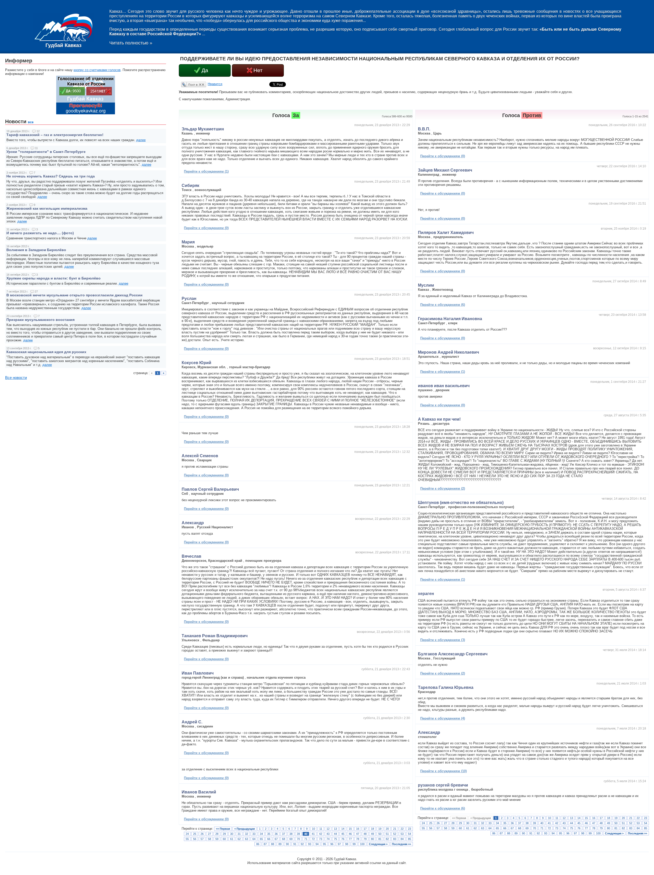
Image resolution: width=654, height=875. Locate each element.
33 (253, 833)
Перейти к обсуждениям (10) (443, 771)
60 (224, 838)
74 (328, 838)
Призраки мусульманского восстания (40, 320)
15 (350, 828)
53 (402, 833)
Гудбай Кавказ (63, 45)
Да (205, 70)
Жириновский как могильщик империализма (46, 208)
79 (365, 838)
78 (357, 838)
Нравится (215, 84)
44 (335, 833)
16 (357, 828)
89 (280, 844)
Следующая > (378, 844)
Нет (258, 70)
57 (202, 838)
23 (409, 828)
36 (276, 833)
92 (302, 844)
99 (354, 844)
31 (239, 833)
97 (339, 844)
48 (365, 833)
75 (335, 838)
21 (394, 828)
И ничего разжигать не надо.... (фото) (40, 233)
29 (224, 833)
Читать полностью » (130, 43)
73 (320, 838)
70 (298, 838)
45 (342, 833)
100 (362, 844)
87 (265, 844)
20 (387, 828)
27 (209, 833)
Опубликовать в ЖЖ (187, 84)
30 (231, 833)
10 (313, 828)
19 (379, 828)
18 (372, 828)
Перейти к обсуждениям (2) (442, 488)
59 (216, 838)
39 (298, 833)
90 (287, 844)
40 (305, 833)
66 (268, 838)
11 (320, 828)
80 (372, 838)
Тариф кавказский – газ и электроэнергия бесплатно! (54, 135)
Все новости (16, 378)
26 (202, 833)
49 (372, 833)
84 (402, 838)
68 (283, 838)
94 (317, 844)
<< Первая (223, 828)
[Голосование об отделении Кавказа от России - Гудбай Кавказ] (85, 113)
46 (350, 833)
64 (253, 838)
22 (402, 828)
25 (194, 833)
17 (365, 828)
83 (394, 838)
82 (387, 838)
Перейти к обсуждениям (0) (206, 228)
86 (257, 844)
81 (379, 838)
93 (309, 844)
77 (350, 838)
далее (141, 140)
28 (216, 833)
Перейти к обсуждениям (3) (442, 640)
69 (291, 838)
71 (305, 838)
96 (331, 844)
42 (320, 833)
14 (342, 828)
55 (187, 838)
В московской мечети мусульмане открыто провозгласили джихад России (74, 295)
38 (291, 833)
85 (409, 838)
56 (194, 838)
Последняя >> (401, 844)
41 (313, 833)
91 (294, 844)
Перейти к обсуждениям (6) (442, 305)
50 (379, 833)
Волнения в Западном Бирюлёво (36, 250)
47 (357, 833)
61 (231, 838)
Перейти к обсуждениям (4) (442, 718)
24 (187, 833)
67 (276, 838)
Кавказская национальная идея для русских (46, 352)
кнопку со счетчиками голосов (97, 70)
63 (246, 838)
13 (335, 828)
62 (239, 838)
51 (387, 833)
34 (261, 833)
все (30, 122)
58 (209, 838)
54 (409, 833)
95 (324, 844)
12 (328, 828)
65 (261, 838)
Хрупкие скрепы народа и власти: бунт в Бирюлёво (53, 278)
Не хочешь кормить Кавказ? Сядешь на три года (50, 176)
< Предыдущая (244, 828)
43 (328, 833)
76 (342, 838)
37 (283, 833)
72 (313, 838)
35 (268, 833)
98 (346, 844)
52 (394, 833)
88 (272, 844)
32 (246, 833)
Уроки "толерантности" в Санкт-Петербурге (46, 152)
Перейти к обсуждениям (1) (206, 171)
